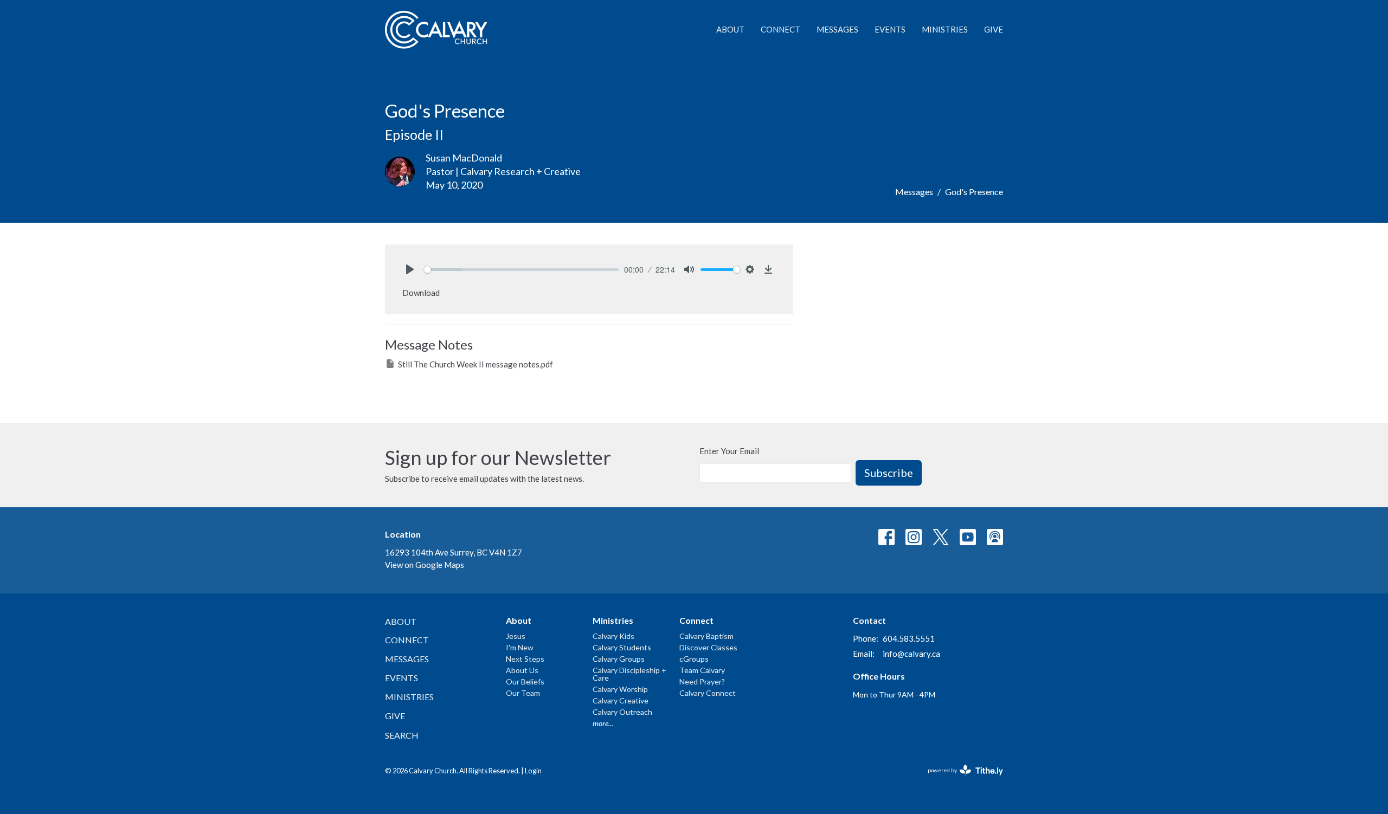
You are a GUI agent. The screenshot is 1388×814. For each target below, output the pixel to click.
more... (603, 723)
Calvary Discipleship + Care (629, 674)
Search (402, 735)
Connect (780, 29)
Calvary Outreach (622, 711)
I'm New (520, 647)
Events (890, 29)
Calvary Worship (620, 689)
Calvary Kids (613, 636)
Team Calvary (702, 670)
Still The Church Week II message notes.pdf (475, 364)
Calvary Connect (707, 692)
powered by (960, 779)
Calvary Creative (620, 700)
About (730, 29)
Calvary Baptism (706, 636)
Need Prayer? (702, 681)
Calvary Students (622, 647)
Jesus (515, 636)
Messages (837, 29)
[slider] (521, 269)
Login (533, 770)
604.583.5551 (909, 638)
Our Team (523, 692)
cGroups (694, 658)
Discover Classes (708, 647)
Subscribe (888, 472)
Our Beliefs (525, 681)
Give (993, 29)
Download (421, 293)
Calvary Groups (619, 658)
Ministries (945, 29)
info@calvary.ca (911, 653)
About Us (522, 670)
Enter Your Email (729, 451)
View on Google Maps (424, 565)
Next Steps (525, 658)
